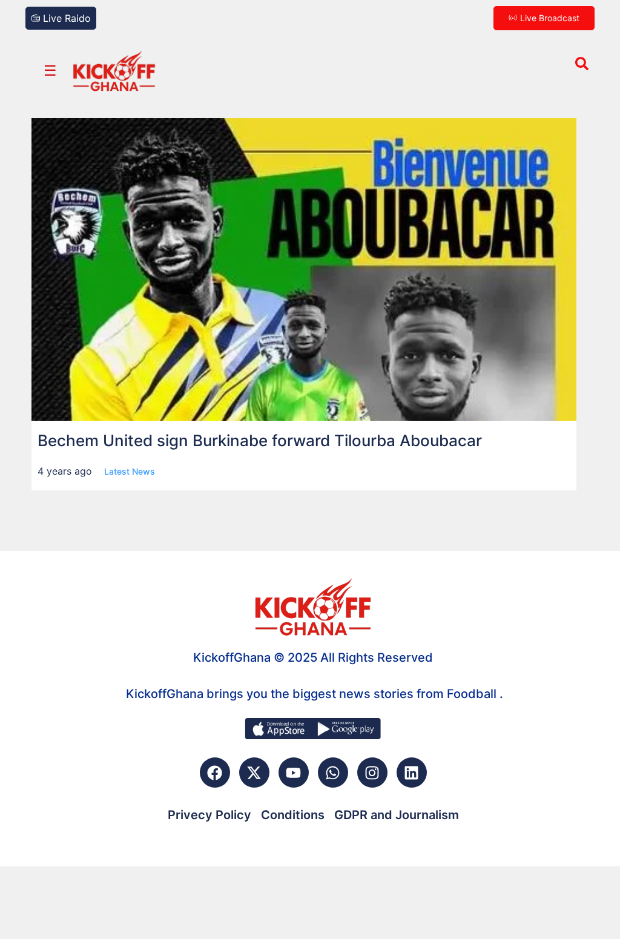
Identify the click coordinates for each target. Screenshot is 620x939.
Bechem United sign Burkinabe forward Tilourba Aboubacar (260, 440)
